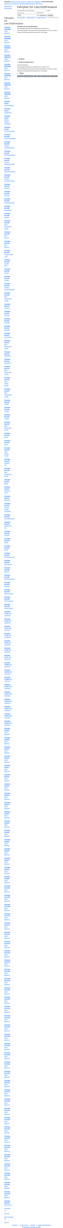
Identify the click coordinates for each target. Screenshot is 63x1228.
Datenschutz (24, 1225)
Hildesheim (37, 2)
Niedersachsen (41, 17)
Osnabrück (15, 4)
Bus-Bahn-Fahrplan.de (30, 1227)
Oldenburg (7, 4)
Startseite (22, 17)
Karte (6, 1214)
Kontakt (14, 1225)
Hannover (30, 2)
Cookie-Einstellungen (44, 1225)
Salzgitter (22, 4)
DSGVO (33, 1225)
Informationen (8, 1217)
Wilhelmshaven (30, 4)
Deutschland (31, 17)
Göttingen (23, 2)
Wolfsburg (39, 4)
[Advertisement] (38, 46)
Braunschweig (15, 2)
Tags (5, 1222)
